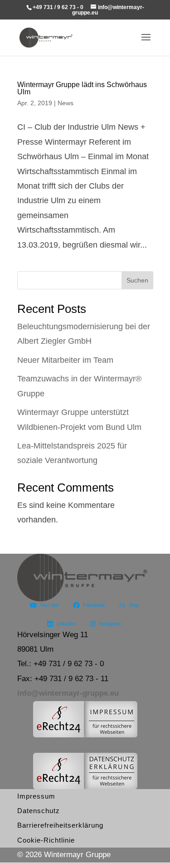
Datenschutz (38, 810)
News (65, 103)
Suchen (137, 280)
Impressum (36, 796)
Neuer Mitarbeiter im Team (65, 360)
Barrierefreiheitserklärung (60, 825)
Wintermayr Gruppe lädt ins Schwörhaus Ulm (82, 88)
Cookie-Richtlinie (46, 840)
